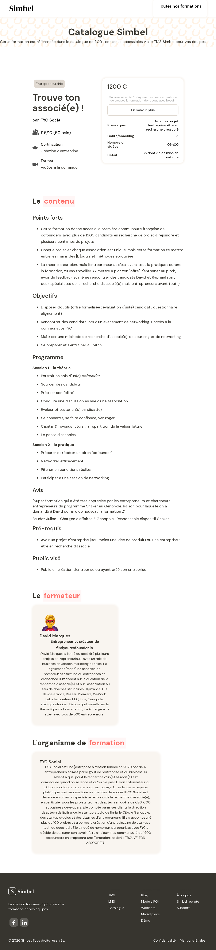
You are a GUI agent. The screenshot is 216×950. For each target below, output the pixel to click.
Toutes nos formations (180, 6)
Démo (145, 920)
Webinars (148, 908)
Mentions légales (192, 940)
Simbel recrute (188, 901)
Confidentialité (164, 940)
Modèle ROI (150, 901)
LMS (111, 901)
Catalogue (116, 908)
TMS (111, 895)
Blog (144, 895)
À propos (184, 895)
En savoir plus (143, 110)
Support (183, 908)
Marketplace (150, 914)
